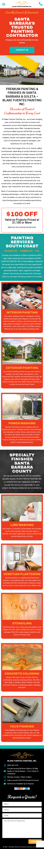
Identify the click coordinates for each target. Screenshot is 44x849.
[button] (3, 4)
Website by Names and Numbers (31, 847)
